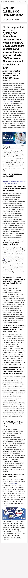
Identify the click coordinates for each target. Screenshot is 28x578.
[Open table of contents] (25, 1)
